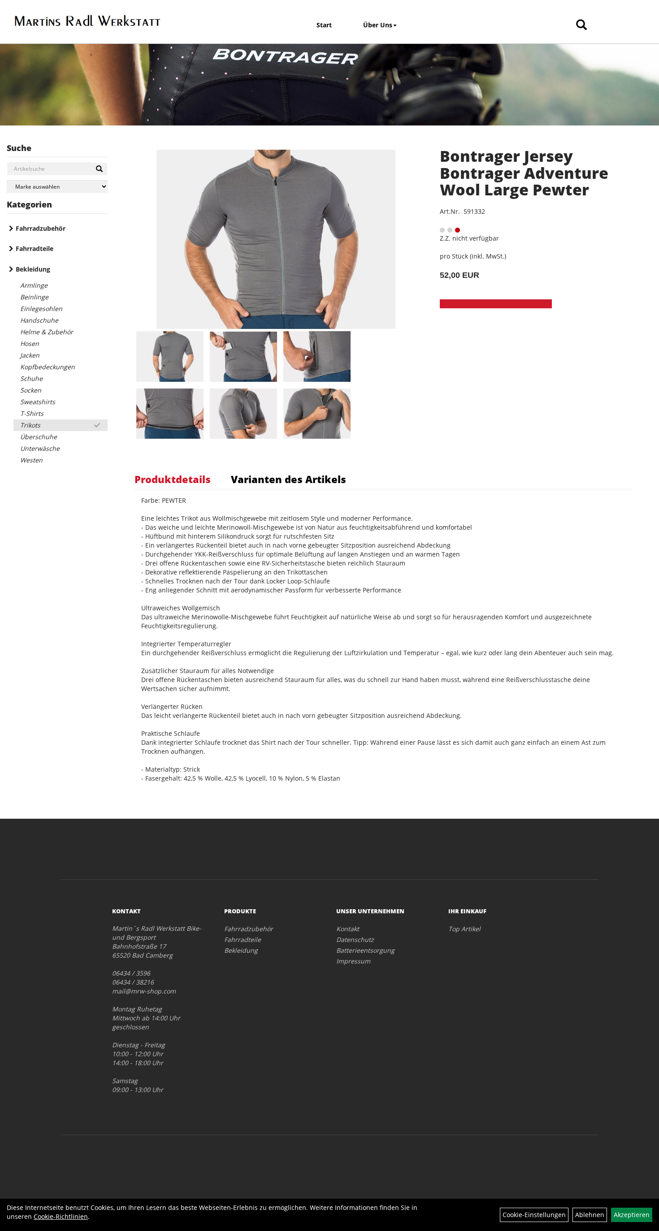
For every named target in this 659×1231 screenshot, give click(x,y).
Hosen (29, 343)
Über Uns (377, 25)
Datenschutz (355, 939)
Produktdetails (172, 479)
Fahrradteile (34, 248)
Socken (30, 390)
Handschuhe (39, 320)
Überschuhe (38, 436)
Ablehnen (589, 1214)
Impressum (353, 961)
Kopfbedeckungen (47, 367)
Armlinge (34, 285)
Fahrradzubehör (40, 228)
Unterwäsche (40, 448)
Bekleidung (33, 269)
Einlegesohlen (41, 308)
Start (324, 25)
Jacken (29, 355)
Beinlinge (34, 297)
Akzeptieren (632, 1214)
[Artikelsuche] (581, 25)
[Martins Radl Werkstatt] (87, 20)
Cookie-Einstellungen (534, 1214)
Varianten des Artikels (288, 479)
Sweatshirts (37, 401)
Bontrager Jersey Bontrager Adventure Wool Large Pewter (524, 173)
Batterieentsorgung (365, 950)
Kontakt (347, 928)
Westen (31, 460)
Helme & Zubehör (46, 332)
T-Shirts (31, 413)
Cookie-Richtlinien (61, 1216)
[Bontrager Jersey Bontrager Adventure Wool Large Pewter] (276, 239)
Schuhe (31, 378)
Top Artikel (464, 928)
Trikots (30, 425)
